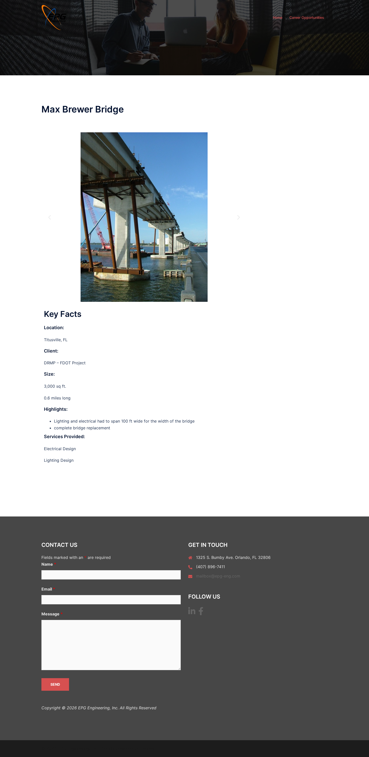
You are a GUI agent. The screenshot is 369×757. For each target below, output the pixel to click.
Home (277, 17)
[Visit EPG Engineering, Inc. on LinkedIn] (191, 612)
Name (48, 564)
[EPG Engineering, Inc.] (54, 17)
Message (52, 613)
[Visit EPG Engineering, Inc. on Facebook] (200, 612)
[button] (49, 217)
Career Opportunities (306, 17)
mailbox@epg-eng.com (218, 575)
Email (48, 589)
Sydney (147, 748)
